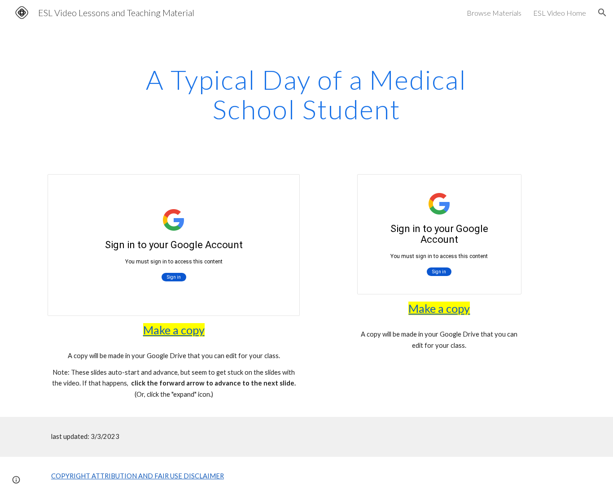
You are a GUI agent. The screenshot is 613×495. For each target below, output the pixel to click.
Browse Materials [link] (494, 13)
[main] (306, 94)
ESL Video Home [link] (559, 13)
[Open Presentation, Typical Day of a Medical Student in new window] (282, 185)
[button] (602, 12)
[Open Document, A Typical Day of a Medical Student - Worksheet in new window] (504, 185)
